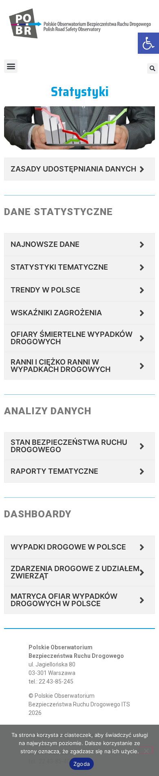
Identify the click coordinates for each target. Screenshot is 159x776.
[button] (11, 66)
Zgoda (81, 764)
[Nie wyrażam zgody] (146, 750)
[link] (148, 43)
